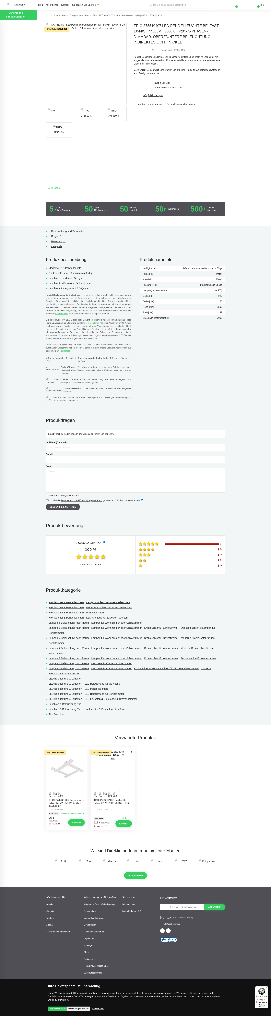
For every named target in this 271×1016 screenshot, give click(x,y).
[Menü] (266, 988)
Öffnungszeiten (129, 904)
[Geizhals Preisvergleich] (168, 943)
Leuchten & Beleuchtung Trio (65, 704)
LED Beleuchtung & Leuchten (65, 678)
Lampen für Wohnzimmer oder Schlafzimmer (116, 622)
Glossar (49, 925)
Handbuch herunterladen (149, 104)
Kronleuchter (60, 15)
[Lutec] (135, 863)
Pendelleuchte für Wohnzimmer (198, 658)
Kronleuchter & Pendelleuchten (66, 602)
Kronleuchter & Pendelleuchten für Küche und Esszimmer (166, 668)
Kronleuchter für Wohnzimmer (161, 648)
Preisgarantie (90, 959)
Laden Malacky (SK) (131, 911)
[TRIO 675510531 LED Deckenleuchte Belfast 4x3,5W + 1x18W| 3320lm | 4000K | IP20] (67, 773)
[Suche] (212, 5)
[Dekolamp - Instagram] (168, 930)
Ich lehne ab (98, 1009)
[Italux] (159, 863)
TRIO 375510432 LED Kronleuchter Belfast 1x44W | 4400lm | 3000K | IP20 (111, 801)
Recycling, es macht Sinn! (96, 966)
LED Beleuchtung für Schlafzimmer (104, 693)
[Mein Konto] (245, 5)
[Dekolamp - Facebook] (162, 930)
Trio (83, 295)
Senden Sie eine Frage (63, 507)
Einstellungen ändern (78, 1009)
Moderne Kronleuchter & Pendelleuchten (109, 607)
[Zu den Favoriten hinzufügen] (66, 749)
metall (219, 274)
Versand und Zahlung (93, 918)
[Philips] (63, 863)
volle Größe (54, 188)
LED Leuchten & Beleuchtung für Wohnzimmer (111, 699)
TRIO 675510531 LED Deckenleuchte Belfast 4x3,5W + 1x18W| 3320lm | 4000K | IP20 (66, 803)
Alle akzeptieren (57, 1009)
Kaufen (76, 822)
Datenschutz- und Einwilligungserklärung (81, 500)
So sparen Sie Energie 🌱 (85, 5)
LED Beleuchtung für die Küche (102, 683)
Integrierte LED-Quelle (211, 285)
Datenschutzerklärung (94, 931)
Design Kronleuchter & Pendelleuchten (108, 602)
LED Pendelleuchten (96, 688)
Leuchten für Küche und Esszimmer (111, 663)
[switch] (262, 1005)
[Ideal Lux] (111, 863)
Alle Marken (135, 875)
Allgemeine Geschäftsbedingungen (100, 904)
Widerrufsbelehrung (93, 973)
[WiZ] (183, 863)
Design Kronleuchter (79, 15)
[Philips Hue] (207, 863)
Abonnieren (214, 907)
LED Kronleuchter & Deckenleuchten (107, 617)
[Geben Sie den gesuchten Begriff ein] (181, 4)
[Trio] (59, 113)
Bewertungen (90, 925)
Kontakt (65, 5)
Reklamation (90, 911)
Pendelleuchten (95, 612)
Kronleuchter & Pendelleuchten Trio (104, 709)
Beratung (50, 918)
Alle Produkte (56, 714)
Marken (87, 952)
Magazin (50, 911)
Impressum (89, 938)
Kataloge (88, 945)
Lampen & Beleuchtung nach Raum (69, 622)
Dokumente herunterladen (58, 931)
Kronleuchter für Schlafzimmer (161, 627)
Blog (40, 5)
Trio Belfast (64, 351)
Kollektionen (52, 5)
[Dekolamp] (18, 5)
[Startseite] (48, 15)
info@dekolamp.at (153, 95)
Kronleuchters (61, 313)
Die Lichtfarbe (92, 323)
